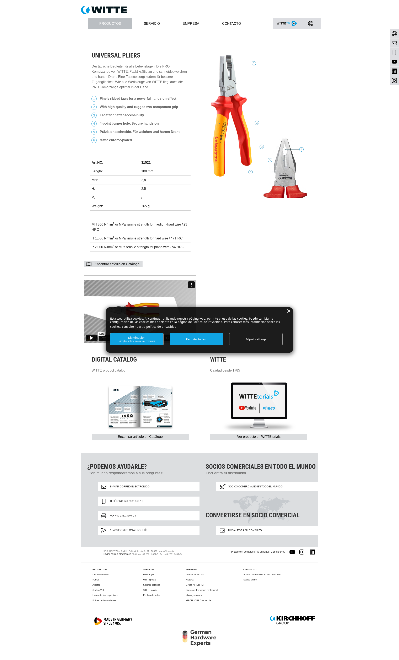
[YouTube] (394, 61)
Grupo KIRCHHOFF (196, 585)
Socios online (250, 579)
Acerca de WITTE (195, 574)
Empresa (191, 569)
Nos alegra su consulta (245, 530)
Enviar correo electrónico (129, 486)
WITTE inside (150, 590)
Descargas (148, 574)
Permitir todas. (196, 339)
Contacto (249, 569)
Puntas (96, 579)
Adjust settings (255, 339)
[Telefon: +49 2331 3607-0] (394, 52)
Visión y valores (194, 595)
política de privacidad (161, 327)
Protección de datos (242, 551)
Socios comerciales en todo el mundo (262, 574)
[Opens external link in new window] (292, 551)
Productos (99, 569)
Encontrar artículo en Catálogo (117, 264)
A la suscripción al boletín (129, 530)
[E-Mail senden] (394, 43)
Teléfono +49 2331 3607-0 (126, 501)
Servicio (148, 569)
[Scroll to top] (391, 652)
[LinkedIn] (394, 71)
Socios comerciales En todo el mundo (255, 486)
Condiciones (278, 551)
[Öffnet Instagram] (301, 551)
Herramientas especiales (105, 595)
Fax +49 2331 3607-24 (123, 515)
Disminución (137, 339)
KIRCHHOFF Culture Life (198, 600)
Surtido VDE (98, 590)
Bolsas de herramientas (104, 600)
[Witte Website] (199, 10)
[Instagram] (394, 80)
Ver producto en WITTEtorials (259, 436)
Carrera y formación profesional (202, 590)
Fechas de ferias (151, 595)
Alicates (96, 585)
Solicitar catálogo (151, 585)
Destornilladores (100, 574)
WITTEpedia (149, 579)
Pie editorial (262, 551)
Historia (189, 579)
